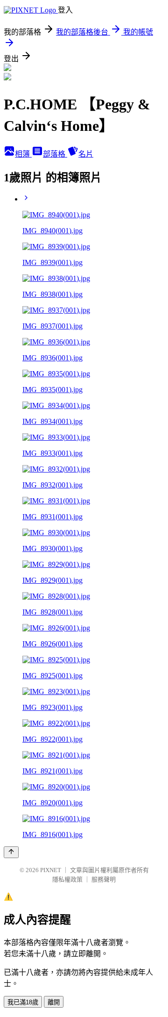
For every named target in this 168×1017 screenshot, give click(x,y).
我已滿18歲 (22, 1002)
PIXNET (50, 870)
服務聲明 (103, 879)
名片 (85, 154)
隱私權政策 (67, 879)
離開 (54, 1002)
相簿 (23, 154)
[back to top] (11, 852)
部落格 (55, 154)
